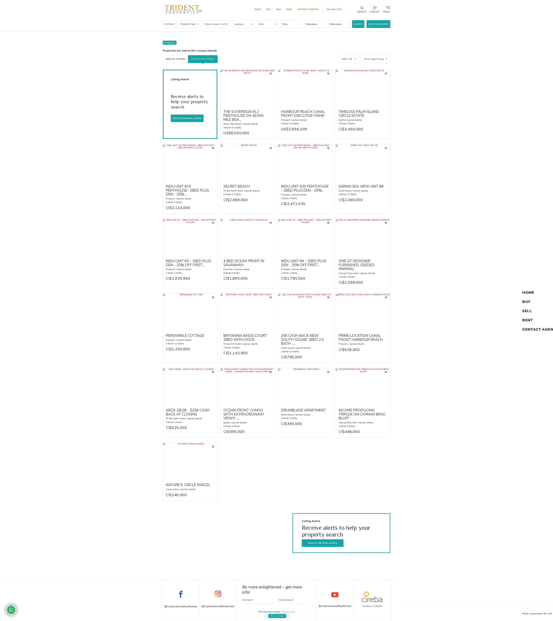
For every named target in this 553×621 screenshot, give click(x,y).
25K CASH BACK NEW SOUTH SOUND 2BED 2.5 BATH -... (302, 340)
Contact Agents (308, 9)
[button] (170, 24)
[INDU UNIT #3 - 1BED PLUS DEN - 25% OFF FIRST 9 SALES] (190, 237)
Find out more (288, 611)
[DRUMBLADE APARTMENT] (305, 386)
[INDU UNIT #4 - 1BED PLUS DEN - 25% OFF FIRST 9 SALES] (305, 237)
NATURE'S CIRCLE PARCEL (188, 485)
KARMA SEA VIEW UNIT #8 (361, 187)
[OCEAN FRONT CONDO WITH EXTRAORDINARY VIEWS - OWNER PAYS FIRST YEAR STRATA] (247, 386)
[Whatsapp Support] (11, 610)
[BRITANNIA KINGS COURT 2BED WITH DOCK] (247, 311)
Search (358, 24)
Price (285, 24)
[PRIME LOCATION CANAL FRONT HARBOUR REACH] (363, 311)
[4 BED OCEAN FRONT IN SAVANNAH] (247, 237)
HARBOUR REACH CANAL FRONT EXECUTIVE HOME (303, 114)
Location (239, 24)
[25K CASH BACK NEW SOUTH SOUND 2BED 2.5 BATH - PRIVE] (305, 311)
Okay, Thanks (277, 616)
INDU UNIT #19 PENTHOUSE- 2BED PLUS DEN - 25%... (187, 191)
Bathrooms (336, 24)
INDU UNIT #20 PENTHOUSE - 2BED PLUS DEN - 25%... (305, 188)
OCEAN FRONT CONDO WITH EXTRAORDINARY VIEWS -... (243, 414)
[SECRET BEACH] (247, 162)
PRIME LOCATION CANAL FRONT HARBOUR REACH (361, 338)
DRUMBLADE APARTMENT (303, 410)
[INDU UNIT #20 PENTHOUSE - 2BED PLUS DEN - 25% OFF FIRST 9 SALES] (305, 162)
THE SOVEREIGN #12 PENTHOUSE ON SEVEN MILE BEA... (243, 116)
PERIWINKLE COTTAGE (185, 336)
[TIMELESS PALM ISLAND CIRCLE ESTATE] (363, 88)
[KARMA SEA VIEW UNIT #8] (363, 162)
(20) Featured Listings (202, 59)
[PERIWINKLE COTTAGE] (190, 311)
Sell (279, 9)
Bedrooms (311, 24)
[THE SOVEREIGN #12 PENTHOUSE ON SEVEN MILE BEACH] (247, 88)
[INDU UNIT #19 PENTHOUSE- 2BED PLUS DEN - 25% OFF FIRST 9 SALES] (190, 162)
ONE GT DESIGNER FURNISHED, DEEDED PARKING (357, 265)
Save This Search (378, 24)
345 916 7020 (334, 9)
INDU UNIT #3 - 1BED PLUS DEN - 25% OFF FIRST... (188, 263)
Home (257, 9)
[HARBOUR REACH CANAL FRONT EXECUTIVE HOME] (305, 88)
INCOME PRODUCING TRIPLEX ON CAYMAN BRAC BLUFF (362, 414)
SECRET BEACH (236, 187)
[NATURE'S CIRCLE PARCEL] (190, 461)
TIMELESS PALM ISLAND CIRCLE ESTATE (359, 114)
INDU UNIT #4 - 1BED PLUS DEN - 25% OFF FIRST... (303, 263)
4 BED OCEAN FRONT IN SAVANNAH (243, 263)
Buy (268, 9)
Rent (289, 9)
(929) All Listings (176, 59)
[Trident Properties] (183, 13)
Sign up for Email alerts (187, 118)
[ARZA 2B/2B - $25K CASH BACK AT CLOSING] (190, 386)
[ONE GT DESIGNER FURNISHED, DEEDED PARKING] (363, 237)
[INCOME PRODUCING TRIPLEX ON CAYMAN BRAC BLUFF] (363, 386)
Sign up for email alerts (322, 543)
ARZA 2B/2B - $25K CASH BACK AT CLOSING (188, 412)
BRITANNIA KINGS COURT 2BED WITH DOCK (245, 338)
